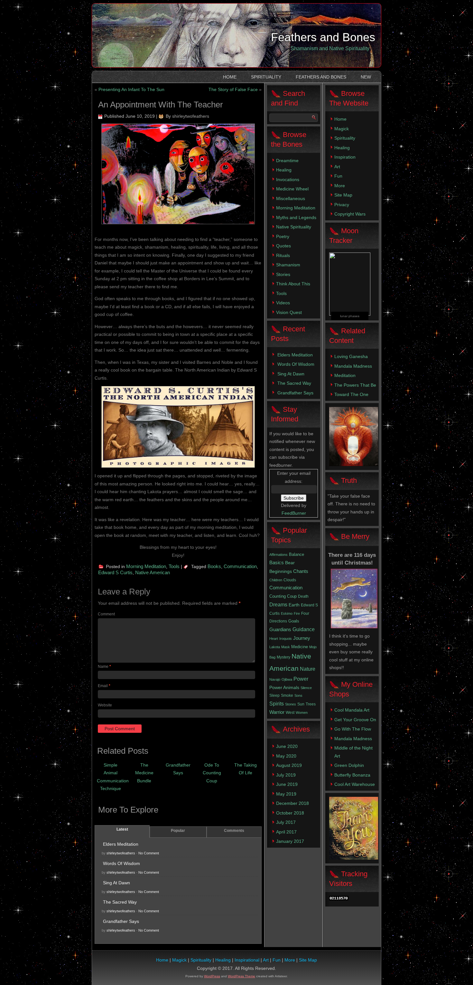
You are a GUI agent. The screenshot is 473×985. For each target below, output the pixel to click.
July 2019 (286, 775)
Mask (285, 647)
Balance (296, 554)
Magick (341, 128)
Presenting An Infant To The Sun (131, 89)
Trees (311, 704)
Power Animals (284, 687)
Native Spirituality (293, 226)
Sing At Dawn (116, 882)
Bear (290, 562)
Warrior (276, 712)
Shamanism (288, 264)
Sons (298, 695)
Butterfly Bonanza (352, 775)
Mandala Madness (353, 366)
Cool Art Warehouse (354, 784)
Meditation (345, 375)
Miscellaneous (290, 198)
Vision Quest (289, 312)
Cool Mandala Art (351, 710)
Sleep (274, 695)
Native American (152, 572)
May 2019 (286, 793)
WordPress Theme (241, 976)
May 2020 (286, 756)
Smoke (287, 695)
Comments (234, 830)
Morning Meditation (146, 566)
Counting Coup (283, 596)
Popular (178, 830)
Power (300, 679)
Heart (273, 638)
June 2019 (287, 784)
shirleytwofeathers (190, 116)
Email (104, 686)
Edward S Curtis (115, 572)
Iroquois (285, 638)
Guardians (280, 629)
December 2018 (292, 803)
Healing (284, 169)
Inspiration (345, 157)
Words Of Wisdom (121, 863)
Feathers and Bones (323, 37)
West (290, 712)
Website (105, 705)
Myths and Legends (296, 217)
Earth (294, 604)
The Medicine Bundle (144, 772)
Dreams (278, 604)
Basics (276, 562)
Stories (283, 274)
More (339, 185)
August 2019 (289, 765)
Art (337, 166)
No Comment (148, 853)
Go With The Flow (352, 729)
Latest (122, 829)
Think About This (293, 283)
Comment (106, 614)
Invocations (287, 179)
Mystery (283, 657)
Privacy (341, 204)
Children (275, 580)
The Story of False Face (233, 89)
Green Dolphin (349, 765)
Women (302, 712)
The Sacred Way (120, 902)
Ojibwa (287, 679)
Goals (293, 621)
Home (229, 76)
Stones (290, 704)
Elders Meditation (120, 844)
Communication (240, 566)
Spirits (276, 703)
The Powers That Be (355, 385)
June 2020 (287, 746)
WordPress (212, 976)
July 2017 (286, 822)
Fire (297, 613)
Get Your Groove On (355, 719)
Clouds (289, 580)
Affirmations (278, 555)
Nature (307, 669)
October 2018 (290, 812)
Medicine (299, 646)
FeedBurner (294, 513)
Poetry (282, 236)
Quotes (283, 245)
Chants (300, 571)
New (366, 76)
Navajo (274, 679)
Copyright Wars (350, 213)
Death (303, 596)
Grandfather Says (121, 921)
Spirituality (266, 76)
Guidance (303, 629)
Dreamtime (287, 160)
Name (104, 666)
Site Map (343, 195)
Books (214, 566)
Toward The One (351, 394)
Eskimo (286, 613)
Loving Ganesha (351, 356)
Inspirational (247, 959)
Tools (174, 566)
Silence (306, 688)
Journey (301, 638)
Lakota (274, 647)
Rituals (283, 255)
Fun (338, 176)
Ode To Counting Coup (212, 772)
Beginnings (280, 571)
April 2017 (286, 831)
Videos (283, 302)
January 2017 (290, 841)
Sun (300, 704)
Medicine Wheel (292, 188)
